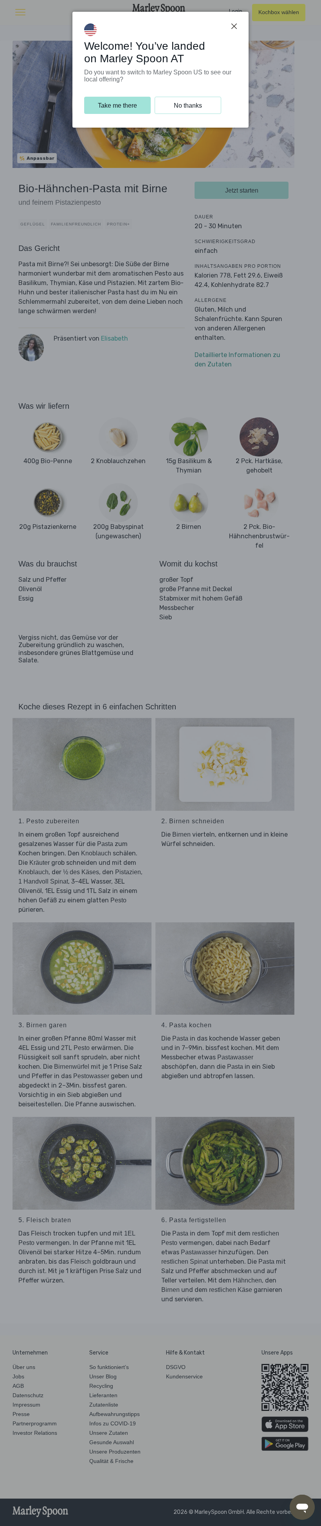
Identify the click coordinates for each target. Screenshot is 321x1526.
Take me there (117, 105)
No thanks (188, 105)
